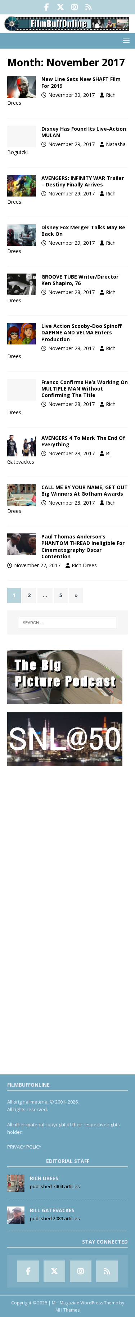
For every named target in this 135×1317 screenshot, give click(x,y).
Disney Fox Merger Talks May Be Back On (83, 230)
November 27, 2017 (37, 565)
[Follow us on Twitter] (60, 7)
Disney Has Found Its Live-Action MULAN (83, 132)
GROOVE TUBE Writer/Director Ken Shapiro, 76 (79, 280)
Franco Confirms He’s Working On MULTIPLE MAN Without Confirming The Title (84, 388)
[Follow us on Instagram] (74, 7)
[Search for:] (67, 623)
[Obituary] (21, 284)
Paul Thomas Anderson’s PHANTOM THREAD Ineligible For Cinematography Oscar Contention (83, 546)
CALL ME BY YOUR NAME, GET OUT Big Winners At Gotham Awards (84, 490)
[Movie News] (21, 87)
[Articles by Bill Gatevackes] (15, 1220)
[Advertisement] (67, 841)
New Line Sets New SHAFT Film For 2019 (81, 82)
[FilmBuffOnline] (67, 29)
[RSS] (88, 7)
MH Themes (67, 1310)
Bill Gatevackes (52, 1210)
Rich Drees (84, 565)
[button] (125, 40)
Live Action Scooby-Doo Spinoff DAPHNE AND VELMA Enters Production (81, 332)
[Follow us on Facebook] (46, 7)
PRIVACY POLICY (24, 1147)
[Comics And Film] (21, 445)
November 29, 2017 (71, 144)
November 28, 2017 (71, 292)
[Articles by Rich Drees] (15, 1188)
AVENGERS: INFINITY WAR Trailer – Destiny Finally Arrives (82, 181)
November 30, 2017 (71, 94)
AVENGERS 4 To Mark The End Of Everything (83, 441)
